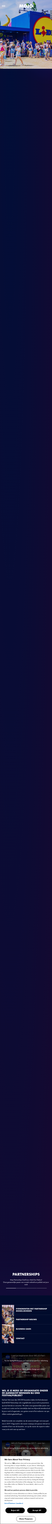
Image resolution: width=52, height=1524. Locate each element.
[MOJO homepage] (26, 6)
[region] (26, 1490)
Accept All (37, 1510)
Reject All (15, 1510)
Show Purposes (26, 1519)
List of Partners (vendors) (13, 1503)
